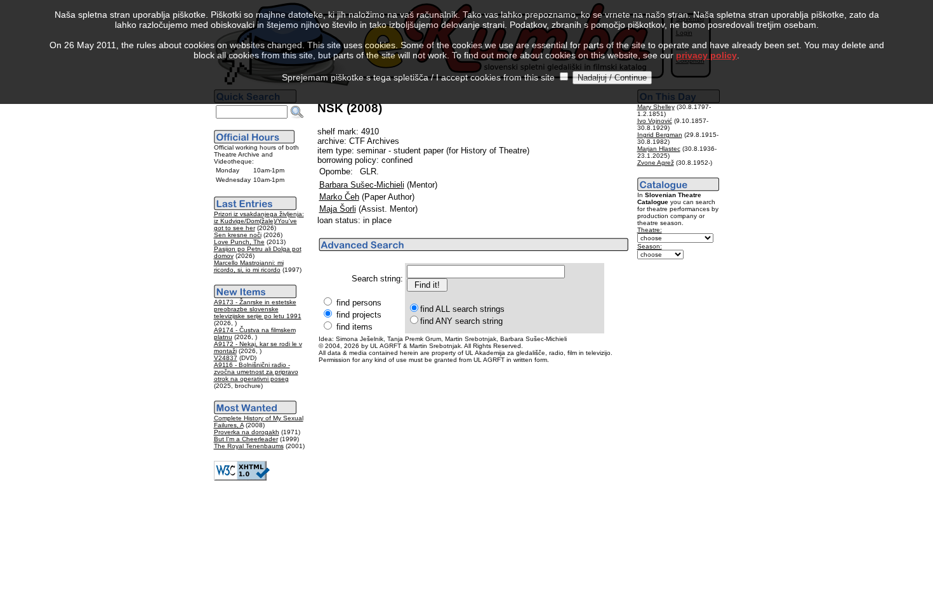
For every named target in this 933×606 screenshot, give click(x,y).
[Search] (297, 112)
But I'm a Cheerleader (246, 438)
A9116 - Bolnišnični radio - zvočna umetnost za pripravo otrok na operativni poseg (256, 371)
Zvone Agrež (655, 162)
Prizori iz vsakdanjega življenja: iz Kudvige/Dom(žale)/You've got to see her (259, 220)
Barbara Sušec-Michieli (361, 185)
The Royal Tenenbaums (249, 445)
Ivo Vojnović (654, 120)
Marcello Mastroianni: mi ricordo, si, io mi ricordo (249, 266)
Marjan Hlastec (658, 148)
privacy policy (706, 55)
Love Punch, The (239, 241)
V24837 (225, 357)
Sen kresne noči (237, 234)
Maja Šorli (337, 209)
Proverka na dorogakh (246, 432)
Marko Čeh (339, 197)
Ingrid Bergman (659, 134)
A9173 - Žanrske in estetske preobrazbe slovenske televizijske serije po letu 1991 (257, 309)
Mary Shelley (656, 106)
